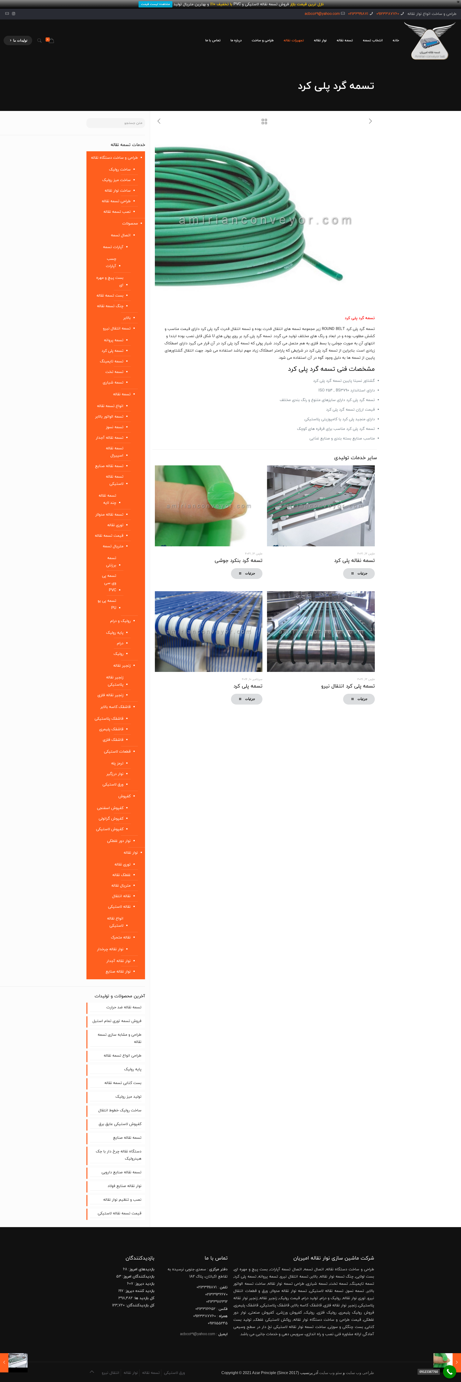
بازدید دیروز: (143, 1283)
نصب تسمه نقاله (117, 211)
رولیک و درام (120, 621)
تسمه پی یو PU (107, 604)
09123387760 (387, 14)
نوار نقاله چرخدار (110, 949)
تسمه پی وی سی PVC (109, 583)
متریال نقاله (121, 885)
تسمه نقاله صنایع (109, 466)
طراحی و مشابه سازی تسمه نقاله (119, 1038)
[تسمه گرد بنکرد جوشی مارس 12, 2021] (447, 1362)
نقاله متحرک (121, 937)
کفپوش (124, 796)
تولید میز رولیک (128, 1096)
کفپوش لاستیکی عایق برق (120, 1124)
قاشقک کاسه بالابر (115, 707)
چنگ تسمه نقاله (110, 306)
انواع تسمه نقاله (110, 406)
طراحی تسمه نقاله (116, 201)
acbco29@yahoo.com (322, 14)
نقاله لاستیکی (119, 906)
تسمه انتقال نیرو (117, 328)
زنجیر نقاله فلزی (110, 695)
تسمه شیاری (113, 382)
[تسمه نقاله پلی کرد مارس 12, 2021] (14, 1362)
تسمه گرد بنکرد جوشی (238, 560)
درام (120, 643)
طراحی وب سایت (360, 1373)
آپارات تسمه (113, 247)
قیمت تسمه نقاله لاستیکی (119, 1213)
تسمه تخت (114, 372)
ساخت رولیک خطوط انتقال (119, 1110)
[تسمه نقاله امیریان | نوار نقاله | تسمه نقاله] (430, 40)
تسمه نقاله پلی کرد (354, 560)
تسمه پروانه (113, 340)
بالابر (127, 318)
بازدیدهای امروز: (140, 1269)
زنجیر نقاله (122, 665)
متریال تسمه (113, 546)
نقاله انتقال (121, 896)
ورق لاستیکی (113, 784)
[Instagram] (13, 14)
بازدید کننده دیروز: (138, 1291)
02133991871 (358, 14)
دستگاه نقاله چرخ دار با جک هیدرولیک (118, 1155)
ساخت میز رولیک (116, 180)
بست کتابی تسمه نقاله (122, 1083)
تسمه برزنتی (111, 561)
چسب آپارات (111, 262)
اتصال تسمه (121, 235)
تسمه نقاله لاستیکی (114, 480)
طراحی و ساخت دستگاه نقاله (114, 157)
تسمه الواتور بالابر (109, 416)
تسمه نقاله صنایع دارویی (121, 1172)
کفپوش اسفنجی (110, 808)
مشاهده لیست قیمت (155, 4)
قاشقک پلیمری (111, 729)
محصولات (130, 223)
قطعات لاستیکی (117, 751)
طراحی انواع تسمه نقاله (122, 1055)
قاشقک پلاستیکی (109, 718)
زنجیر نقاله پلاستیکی (114, 681)
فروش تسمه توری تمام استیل (116, 1021)
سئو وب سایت (330, 1373)
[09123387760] (449, 1371)
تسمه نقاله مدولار (109, 514)
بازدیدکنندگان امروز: (137, 1276)
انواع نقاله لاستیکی (115, 922)
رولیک (118, 654)
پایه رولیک (114, 632)
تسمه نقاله (122, 394)
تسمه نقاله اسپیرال (114, 452)
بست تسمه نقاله (110, 295)
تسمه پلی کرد (247, 686)
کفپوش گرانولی (111, 818)
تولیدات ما (20, 40)
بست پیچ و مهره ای (109, 281)
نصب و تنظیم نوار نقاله (122, 1199)
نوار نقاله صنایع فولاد (124, 1186)
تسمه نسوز (114, 427)
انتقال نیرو (110, 1373)
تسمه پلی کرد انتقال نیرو (348, 686)
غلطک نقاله (121, 875)
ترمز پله (117, 763)
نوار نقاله (131, 852)
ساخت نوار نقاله (118, 190)
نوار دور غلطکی (119, 841)
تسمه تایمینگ (111, 361)
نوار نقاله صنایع (118, 971)
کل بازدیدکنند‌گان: (139, 1305)
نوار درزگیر (114, 774)
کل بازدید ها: (143, 1298)
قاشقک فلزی (113, 740)
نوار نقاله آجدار (118, 961)
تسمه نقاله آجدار (109, 437)
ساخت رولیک (120, 169)
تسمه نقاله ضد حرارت (123, 1007)
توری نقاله (115, 525)
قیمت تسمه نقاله (109, 535)
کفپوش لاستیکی (109, 829)
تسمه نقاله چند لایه (107, 499)
